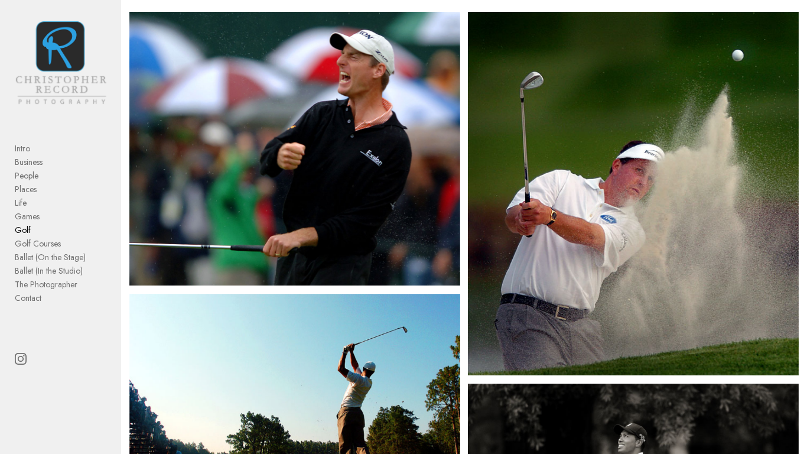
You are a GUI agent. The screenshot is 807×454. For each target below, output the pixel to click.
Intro (22, 148)
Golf (23, 230)
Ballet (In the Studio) (49, 271)
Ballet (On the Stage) (50, 257)
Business (29, 162)
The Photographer (46, 284)
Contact (28, 298)
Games (27, 216)
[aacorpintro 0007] (294, 149)
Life (21, 203)
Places (26, 189)
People (26, 175)
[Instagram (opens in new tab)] (21, 359)
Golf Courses (38, 243)
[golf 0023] (633, 193)
